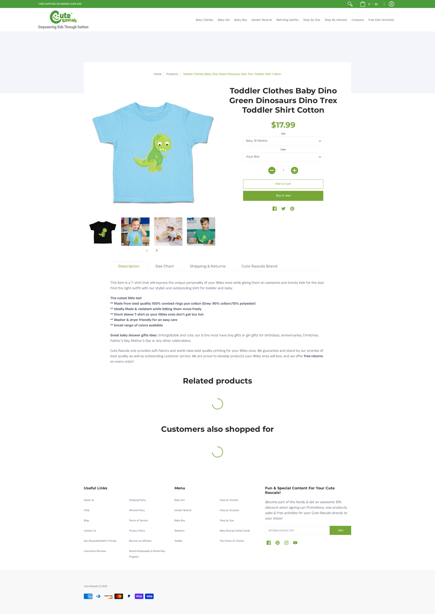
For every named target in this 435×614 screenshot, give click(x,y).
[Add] (294, 170)
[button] (368, 4)
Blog (86, 520)
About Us (89, 500)
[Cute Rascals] (63, 20)
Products (172, 74)
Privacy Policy (137, 531)
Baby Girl (179, 500)
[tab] (128, 266)
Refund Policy (137, 510)
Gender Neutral (182, 510)
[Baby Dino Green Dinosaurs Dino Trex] (102, 231)
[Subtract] (272, 170)
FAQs (86, 510)
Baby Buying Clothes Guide (235, 531)
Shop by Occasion (229, 510)
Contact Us (90, 531)
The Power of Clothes (232, 541)
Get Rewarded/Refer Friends (100, 541)
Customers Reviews (95, 551)
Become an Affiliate (140, 541)
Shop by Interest (229, 500)
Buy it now (283, 195)
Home (158, 74)
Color (283, 149)
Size (283, 134)
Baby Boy (179, 520)
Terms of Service (138, 520)
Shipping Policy (137, 500)
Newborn (179, 531)
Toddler (178, 541)
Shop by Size (227, 520)
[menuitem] (350, 4)
